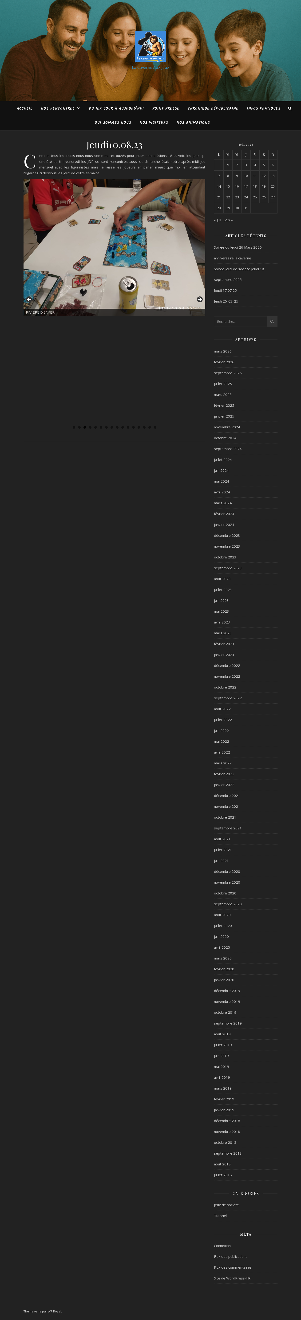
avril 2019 (222, 1077)
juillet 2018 (223, 1174)
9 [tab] (117, 427)
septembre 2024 (228, 448)
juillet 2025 (223, 383)
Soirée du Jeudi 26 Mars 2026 (238, 247)
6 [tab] (101, 427)
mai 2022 (221, 741)
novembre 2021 (227, 806)
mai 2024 (221, 481)
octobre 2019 (225, 1012)
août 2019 (222, 1034)
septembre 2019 (228, 1023)
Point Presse (165, 108)
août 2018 (222, 1164)
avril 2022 (222, 752)
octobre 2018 (225, 1142)
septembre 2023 (228, 568)
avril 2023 (222, 622)
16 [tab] (155, 427)
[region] (114, 300)
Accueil (24, 108)
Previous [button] (29, 299)
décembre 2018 (227, 1120)
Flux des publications (230, 1256)
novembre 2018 (227, 1131)
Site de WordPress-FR (232, 1278)
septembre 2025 (228, 372)
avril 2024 (222, 492)
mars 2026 (223, 351)
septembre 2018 (228, 1153)
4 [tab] (90, 427)
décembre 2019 (227, 990)
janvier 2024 (224, 524)
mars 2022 (223, 763)
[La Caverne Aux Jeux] (150, 46)
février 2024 (224, 513)
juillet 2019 (223, 1044)
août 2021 (222, 838)
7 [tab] (106, 427)
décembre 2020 (227, 871)
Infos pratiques (264, 108)
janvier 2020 (224, 979)
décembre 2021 (227, 795)
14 (219, 186)
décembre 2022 (227, 665)
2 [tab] (79, 427)
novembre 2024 (227, 427)
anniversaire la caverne (232, 258)
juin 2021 (221, 860)
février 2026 (224, 362)
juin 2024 (221, 470)
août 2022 (222, 708)
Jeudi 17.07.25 (225, 290)
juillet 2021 (223, 849)
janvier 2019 (224, 1109)
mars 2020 (223, 958)
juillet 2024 (223, 459)
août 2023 (222, 578)
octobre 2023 (225, 557)
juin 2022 (221, 730)
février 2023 (224, 643)
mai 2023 (221, 611)
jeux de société (226, 1204)
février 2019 (224, 1099)
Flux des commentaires (233, 1267)
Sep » (228, 219)
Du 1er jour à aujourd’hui (116, 108)
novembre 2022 (227, 676)
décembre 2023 (227, 535)
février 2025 (224, 405)
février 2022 (224, 773)
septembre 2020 (228, 904)
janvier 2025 (224, 416)
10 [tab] (122, 427)
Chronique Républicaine (213, 108)
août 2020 (222, 914)
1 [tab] (74, 427)
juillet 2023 (223, 589)
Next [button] (199, 299)
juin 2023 (221, 600)
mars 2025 (223, 394)
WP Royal (54, 1311)
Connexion (222, 1245)
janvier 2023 (224, 654)
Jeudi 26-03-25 (226, 301)
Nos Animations (193, 123)
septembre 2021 (228, 828)
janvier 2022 (224, 784)
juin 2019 (221, 1055)
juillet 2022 (223, 719)
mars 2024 (223, 502)
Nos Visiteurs (154, 123)
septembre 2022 (228, 698)
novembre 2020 (227, 882)
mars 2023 (223, 633)
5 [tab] (95, 427)
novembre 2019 (227, 1001)
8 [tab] (112, 427)
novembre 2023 (227, 546)
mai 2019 (221, 1066)
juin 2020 (221, 936)
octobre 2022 (225, 687)
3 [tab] (84, 427)
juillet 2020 (223, 925)
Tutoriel (220, 1215)
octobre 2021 (225, 817)
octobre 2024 (225, 437)
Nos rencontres (58, 108)
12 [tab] (133, 427)
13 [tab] (139, 427)
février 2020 (224, 969)
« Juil (217, 219)
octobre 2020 (225, 893)
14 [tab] (144, 427)
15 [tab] (149, 427)
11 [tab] (128, 427)
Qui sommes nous (113, 123)
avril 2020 (222, 947)
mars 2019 (223, 1088)
